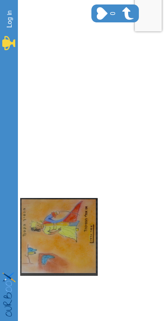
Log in (8, 19)
